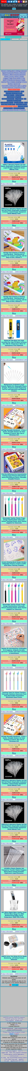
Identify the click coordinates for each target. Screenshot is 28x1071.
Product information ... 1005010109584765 (14, 184)
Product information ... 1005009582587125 (14, 667)
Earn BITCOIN (19, 1019)
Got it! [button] (14, 9)
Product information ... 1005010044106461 (14, 974)
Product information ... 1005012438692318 (14, 843)
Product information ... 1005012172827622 (14, 405)
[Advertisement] (14, 55)
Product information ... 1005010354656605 (14, 887)
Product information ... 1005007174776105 (14, 228)
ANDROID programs (19, 1017)
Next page (15, 985)
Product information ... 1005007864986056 (14, 623)
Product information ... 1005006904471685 (14, 360)
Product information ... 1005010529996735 (14, 755)
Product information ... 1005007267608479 (14, 931)
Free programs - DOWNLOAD (14, 1020)
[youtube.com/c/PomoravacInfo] (14, 1030)
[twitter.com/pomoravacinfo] (20, 1028)
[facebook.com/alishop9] (7, 1028)
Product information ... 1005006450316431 (14, 799)
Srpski (11, 1034)
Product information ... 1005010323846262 (14, 272)
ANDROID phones (8, 1017)
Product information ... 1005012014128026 (14, 537)
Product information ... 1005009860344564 (14, 316)
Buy (14, 181)
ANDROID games (10, 1019)
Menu (3, 1)
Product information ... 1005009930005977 (14, 449)
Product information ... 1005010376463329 (14, 711)
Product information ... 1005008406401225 (14, 493)
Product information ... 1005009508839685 (14, 579)
